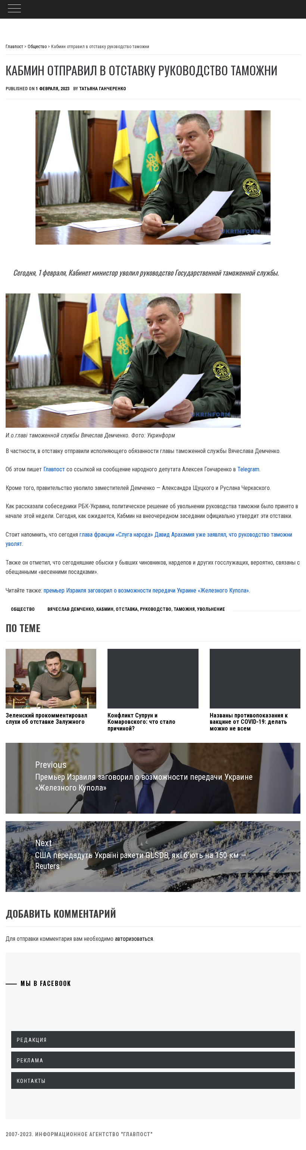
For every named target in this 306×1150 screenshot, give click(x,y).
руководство (155, 609)
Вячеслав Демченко (70, 609)
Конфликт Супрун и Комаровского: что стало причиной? (141, 722)
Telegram (248, 469)
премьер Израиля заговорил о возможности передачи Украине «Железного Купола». (147, 590)
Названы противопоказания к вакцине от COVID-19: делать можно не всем (249, 722)
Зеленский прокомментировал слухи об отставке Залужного (46, 719)
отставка (127, 609)
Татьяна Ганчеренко (102, 88)
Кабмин (104, 609)
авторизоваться (134, 938)
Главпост (54, 469)
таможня (184, 609)
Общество (23, 609)
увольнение (211, 609)
